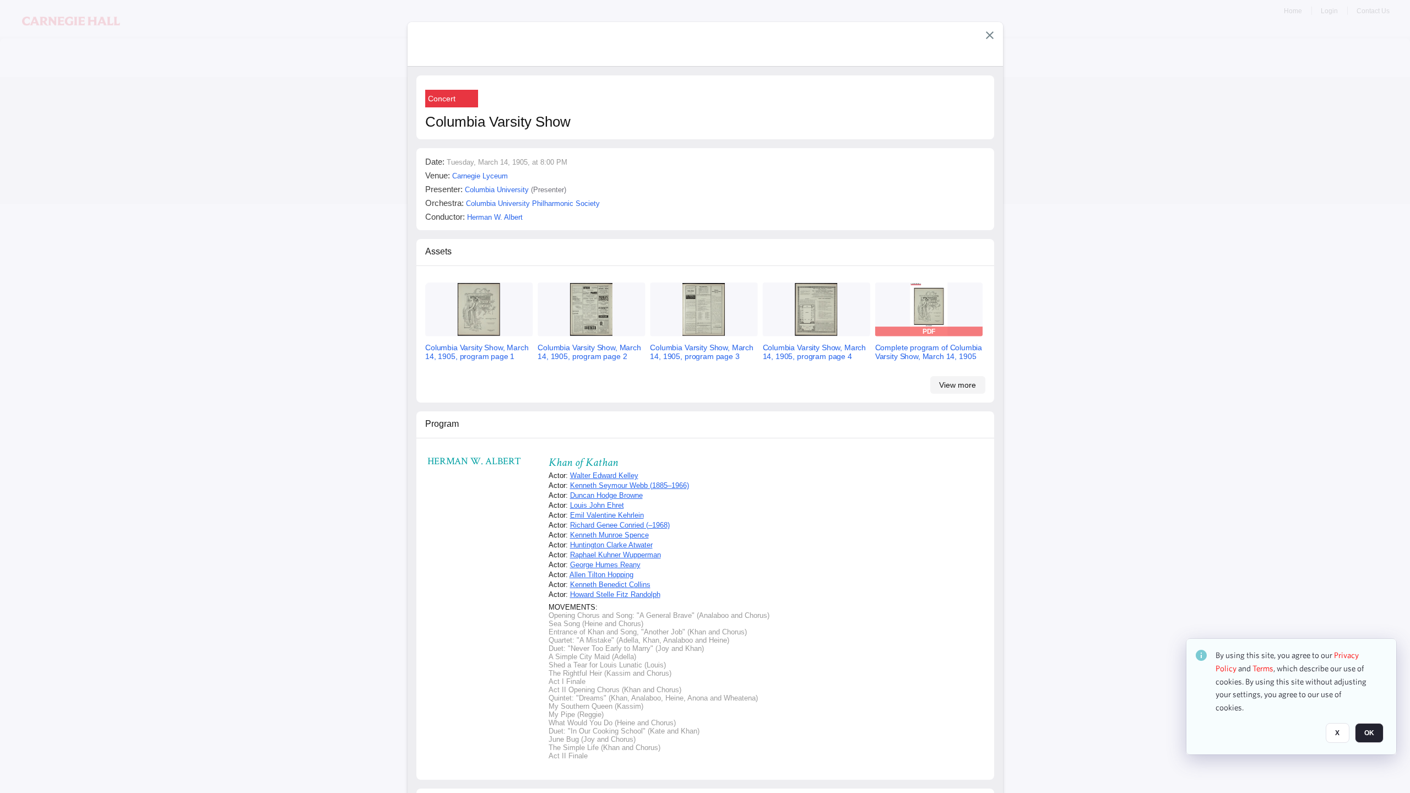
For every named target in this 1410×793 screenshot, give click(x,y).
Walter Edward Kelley (604, 475)
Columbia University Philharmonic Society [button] (533, 203)
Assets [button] (438, 251)
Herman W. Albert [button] (495, 217)
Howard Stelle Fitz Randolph (615, 594)
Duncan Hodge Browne (606, 495)
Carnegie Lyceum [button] (480, 176)
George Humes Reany (605, 565)
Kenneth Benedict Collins (610, 584)
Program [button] (442, 423)
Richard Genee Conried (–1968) (620, 525)
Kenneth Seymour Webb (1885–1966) (629, 485)
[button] (989, 35)
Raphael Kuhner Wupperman (615, 555)
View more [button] (957, 385)
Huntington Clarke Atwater (611, 545)
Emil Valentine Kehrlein (607, 515)
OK (1369, 733)
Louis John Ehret (597, 505)
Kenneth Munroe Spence (609, 535)
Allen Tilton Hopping (601, 575)
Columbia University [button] (497, 190)
